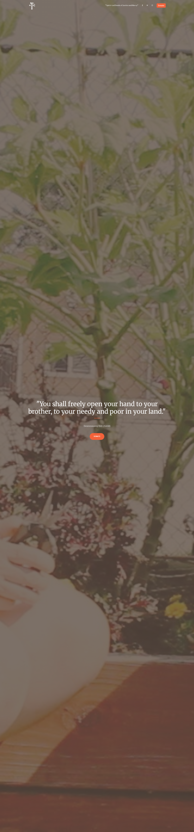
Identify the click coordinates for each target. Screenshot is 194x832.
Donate (161, 5)
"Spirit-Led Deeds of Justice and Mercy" (121, 5)
